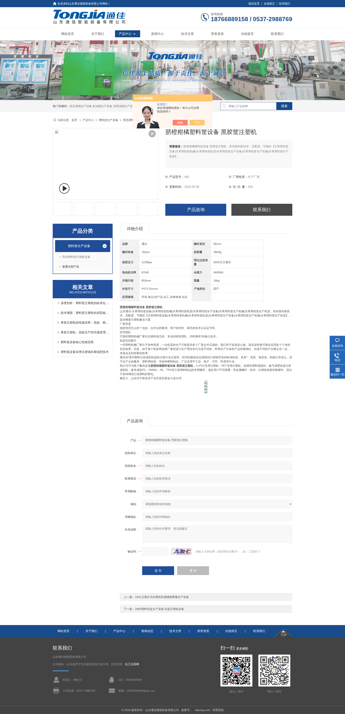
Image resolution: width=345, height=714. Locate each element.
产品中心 (125, 33)
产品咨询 (196, 209)
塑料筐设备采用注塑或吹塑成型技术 (85, 352)
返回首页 (254, 3)
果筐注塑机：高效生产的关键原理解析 (85, 332)
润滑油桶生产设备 (124, 106)
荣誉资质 (217, 33)
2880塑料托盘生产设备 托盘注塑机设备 (159, 609)
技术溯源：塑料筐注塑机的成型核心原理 (85, 312)
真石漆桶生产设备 (80, 106)
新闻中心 (157, 33)
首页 (74, 120)
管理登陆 (218, 710)
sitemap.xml (202, 710)
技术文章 (187, 33)
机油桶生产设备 (102, 106)
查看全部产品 (70, 266)
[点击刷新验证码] (181, 551)
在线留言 (269, 3)
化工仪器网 (132, 664)
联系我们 (284, 3)
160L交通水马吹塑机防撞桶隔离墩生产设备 (162, 597)
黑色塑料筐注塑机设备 (76, 256)
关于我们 (97, 33)
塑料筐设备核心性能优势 (77, 342)
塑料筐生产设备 (108, 120)
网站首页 (67, 33)
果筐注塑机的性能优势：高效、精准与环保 (85, 322)
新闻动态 (147, 631)
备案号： (186, 710)
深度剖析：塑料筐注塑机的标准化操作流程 (85, 303)
